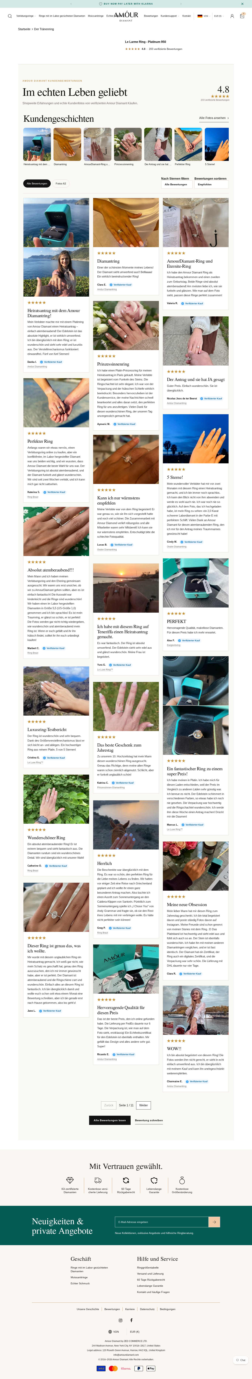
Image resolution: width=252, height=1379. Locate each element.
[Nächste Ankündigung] (181, 4)
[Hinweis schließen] (242, 4)
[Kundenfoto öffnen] (56, 222)
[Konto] (232, 16)
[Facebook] (131, 1320)
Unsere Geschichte (88, 1309)
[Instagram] (120, 1320)
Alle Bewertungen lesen (110, 1120)
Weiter (143, 1105)
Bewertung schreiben (149, 1120)
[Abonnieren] (214, 1222)
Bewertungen (151, 16)
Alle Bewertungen (37, 183)
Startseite (24, 29)
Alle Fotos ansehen (212, 118)
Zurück (108, 1105)
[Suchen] (9, 16)
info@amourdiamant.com (126, 1355)
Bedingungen (167, 1309)
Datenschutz (147, 1309)
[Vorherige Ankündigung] (71, 4)
